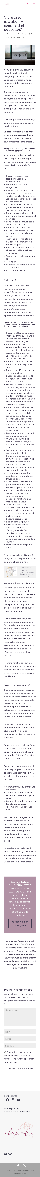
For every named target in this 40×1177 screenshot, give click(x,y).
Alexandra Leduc (14, 34)
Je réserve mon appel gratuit (20, 923)
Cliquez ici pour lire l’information (17, 1112)
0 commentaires (17, 37)
